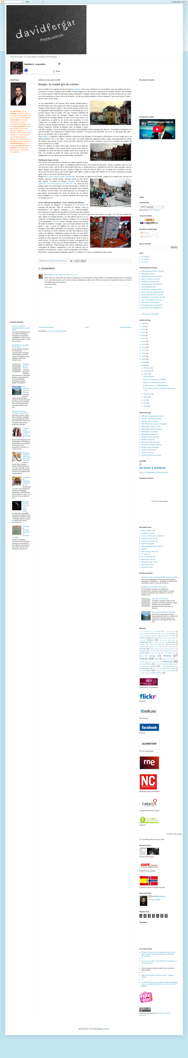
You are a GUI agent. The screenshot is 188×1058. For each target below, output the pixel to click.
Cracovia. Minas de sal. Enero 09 (152, 536)
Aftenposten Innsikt (147, 274)
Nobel (141, 656)
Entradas (145, 233)
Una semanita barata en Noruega (26, 389)
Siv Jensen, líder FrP (148, 557)
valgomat (167, 670)
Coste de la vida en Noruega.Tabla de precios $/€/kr (21, 328)
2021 (144, 329)
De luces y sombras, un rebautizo (154, 379)
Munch (163, 653)
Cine (140, 640)
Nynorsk (56, 221)
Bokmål (80, 219)
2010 (144, 359)
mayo (145, 406)
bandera (141, 636)
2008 (144, 365)
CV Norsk (144, 262)
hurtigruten (172, 649)
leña (149, 653)
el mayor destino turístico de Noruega (61, 176)
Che (174, 638)
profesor (166, 664)
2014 (144, 347)
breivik (173, 636)
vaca (160, 670)
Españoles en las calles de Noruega (20, 346)
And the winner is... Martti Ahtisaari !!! (156, 385)
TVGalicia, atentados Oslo (150, 282)
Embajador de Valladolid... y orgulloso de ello (27, 481)
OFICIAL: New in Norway (150, 421)
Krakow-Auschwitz (147, 544)
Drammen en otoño (148, 533)
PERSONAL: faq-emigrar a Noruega (153, 424)
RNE (154, 666)
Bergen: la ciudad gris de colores (154, 382)
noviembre (147, 371)
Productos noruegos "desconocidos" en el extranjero (26, 456)
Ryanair (167, 666)
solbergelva (146, 668)
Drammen (171, 642)
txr (156, 670)
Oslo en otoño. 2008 (148, 531)
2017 (144, 338)
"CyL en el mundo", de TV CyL (151, 300)
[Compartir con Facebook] (82, 261)
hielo (158, 649)
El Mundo (152, 644)
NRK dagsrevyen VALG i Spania (152, 271)
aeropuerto (142, 633)
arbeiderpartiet (153, 633)
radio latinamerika (144, 666)
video (174, 670)
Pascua (150, 662)
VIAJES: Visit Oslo (147, 453)
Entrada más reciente (46, 327)
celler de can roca (165, 638)
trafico (141, 670)
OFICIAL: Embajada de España (152, 416)
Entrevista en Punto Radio (150, 302)
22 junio (166, 631)
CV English (145, 259)
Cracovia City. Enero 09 (149, 541)
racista (174, 664)
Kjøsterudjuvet (169, 651)
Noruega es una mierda (26, 366)
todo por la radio (168, 668)
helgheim (152, 649)
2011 (144, 356)
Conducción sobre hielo (167, 640)
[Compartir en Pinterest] (85, 261)
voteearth (147, 673)
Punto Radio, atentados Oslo (151, 289)
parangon (165, 659)
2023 (144, 326)
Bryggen (71, 181)
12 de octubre (144, 631)
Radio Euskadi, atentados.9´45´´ (152, 284)
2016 (144, 341)
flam (164, 646)
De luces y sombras (152, 467)
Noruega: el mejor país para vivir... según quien (26, 506)
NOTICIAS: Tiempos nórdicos (151, 445)
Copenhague (144, 642)
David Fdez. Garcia (158, 896)
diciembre (147, 368)
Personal (167, 661)
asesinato (163, 633)
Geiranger (142, 649)
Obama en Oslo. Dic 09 (149, 562)
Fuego (174, 646)
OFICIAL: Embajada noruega (151, 419)
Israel (160, 651)
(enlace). (77, 89)
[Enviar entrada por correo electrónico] (71, 260)
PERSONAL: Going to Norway (151, 429)
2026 (144, 323)
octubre (146, 374)
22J (174, 631)
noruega (152, 656)
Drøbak (143, 549)
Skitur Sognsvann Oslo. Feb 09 (152, 546)
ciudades (149, 640)
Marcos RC (49, 275)
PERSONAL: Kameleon (149, 434)
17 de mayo (156, 631)
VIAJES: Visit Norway (148, 450)
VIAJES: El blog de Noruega (151, 455)
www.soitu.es (157, 673)
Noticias (143, 658)
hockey (165, 649)
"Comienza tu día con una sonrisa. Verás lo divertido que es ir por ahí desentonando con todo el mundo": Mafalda (159, 984)
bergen (156, 636)
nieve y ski (171, 653)
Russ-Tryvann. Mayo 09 (149, 551)
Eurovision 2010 (147, 567)
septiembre (147, 394)
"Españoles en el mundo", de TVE (153, 297)
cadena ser (143, 638)
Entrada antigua (125, 327)
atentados (172, 633)
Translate (156, 210)
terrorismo (156, 668)
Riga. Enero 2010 (147, 565)
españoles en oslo (154, 646)
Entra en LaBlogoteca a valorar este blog (153, 472)
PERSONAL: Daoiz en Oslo (150, 426)
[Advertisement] (59, 354)
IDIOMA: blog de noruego (150, 437)
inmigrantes (143, 651)
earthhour (142, 644)
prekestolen (157, 664)
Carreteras (153, 638)
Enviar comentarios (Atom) (57, 331)
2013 (144, 350)
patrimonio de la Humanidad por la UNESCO (55, 184)
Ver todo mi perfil (154, 900)
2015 (144, 344)
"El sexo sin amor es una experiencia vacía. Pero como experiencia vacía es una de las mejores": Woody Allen (158, 954)
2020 (144, 332)
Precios (148, 664)
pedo (157, 662)
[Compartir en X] (80, 261)
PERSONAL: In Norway (149, 432)
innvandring (153, 651)
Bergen (45, 136)
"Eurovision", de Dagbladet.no (151, 308)
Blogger (106, 1029)
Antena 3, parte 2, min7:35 (150, 279)
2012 (144, 353)
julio (145, 400)
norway (167, 655)
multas (156, 653)
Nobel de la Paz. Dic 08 (149, 538)
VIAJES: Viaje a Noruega (150, 447)
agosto (146, 397)
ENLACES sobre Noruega (150, 442)
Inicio (87, 327)
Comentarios (147, 237)
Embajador (171, 644)
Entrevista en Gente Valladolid (151, 305)
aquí (67, 125)
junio (145, 403)
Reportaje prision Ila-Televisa (151, 276)
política (141, 664)
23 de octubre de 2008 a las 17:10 (65, 275)
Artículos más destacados (150, 314)
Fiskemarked (80, 205)
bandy (149, 636)
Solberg (175, 666)
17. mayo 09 (145, 554)
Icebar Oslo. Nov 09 (148, 559)
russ (162, 666)
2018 (144, 335)
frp (168, 646)
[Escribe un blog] (77, 261)
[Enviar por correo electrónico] (75, 261)
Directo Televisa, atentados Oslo (152, 292)
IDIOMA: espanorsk (148, 440)
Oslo (156, 659)
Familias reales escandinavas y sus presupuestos (27, 432)
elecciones (161, 644)
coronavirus (155, 642)
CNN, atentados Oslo (148, 287)
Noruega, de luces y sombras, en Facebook (20, 412)
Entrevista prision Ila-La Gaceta (152, 295)
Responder (48, 287)
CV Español (145, 257)
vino (140, 673)
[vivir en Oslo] (146, 1002)
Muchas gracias (148, 376)
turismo (148, 670)
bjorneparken (164, 636)
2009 (144, 362)
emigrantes (142, 646)
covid (163, 642)
